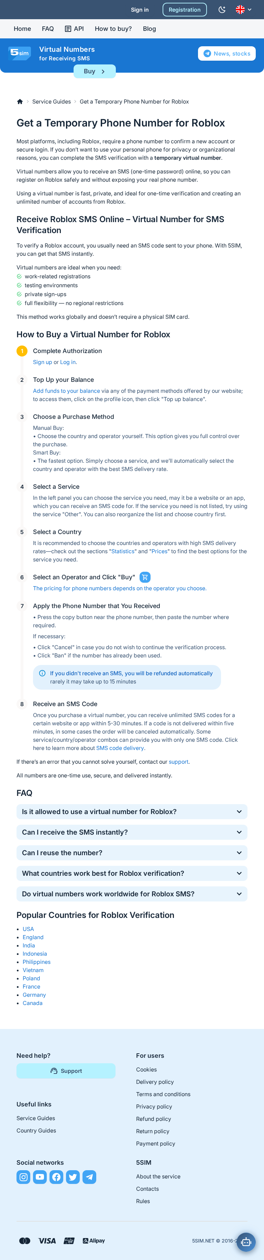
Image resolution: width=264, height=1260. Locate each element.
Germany (34, 994)
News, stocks (232, 53)
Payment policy (155, 1143)
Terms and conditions (163, 1094)
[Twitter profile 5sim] (73, 1177)
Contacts (147, 1188)
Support (71, 1070)
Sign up (42, 362)
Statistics (122, 551)
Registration (185, 9)
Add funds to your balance (66, 390)
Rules (143, 1201)
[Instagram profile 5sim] (23, 1177)
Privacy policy (154, 1106)
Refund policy (153, 1118)
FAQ (48, 28)
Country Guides (36, 1130)
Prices (159, 551)
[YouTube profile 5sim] (40, 1177)
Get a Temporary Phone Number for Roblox (134, 101)
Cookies (146, 1069)
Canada (33, 1002)
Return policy (152, 1131)
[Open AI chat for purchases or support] (246, 1242)
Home (22, 28)
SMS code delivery (120, 747)
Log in (68, 362)
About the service (158, 1176)
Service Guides (51, 101)
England (33, 937)
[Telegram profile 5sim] (89, 1177)
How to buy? (113, 28)
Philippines (37, 961)
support (178, 761)
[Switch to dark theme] (222, 9)
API (79, 28)
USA (28, 928)
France (31, 986)
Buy (89, 71)
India (29, 945)
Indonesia (35, 953)
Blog (149, 28)
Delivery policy (155, 1081)
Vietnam (33, 970)
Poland (31, 978)
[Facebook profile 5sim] (56, 1177)
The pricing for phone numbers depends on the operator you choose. (120, 588)
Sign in (140, 9)
